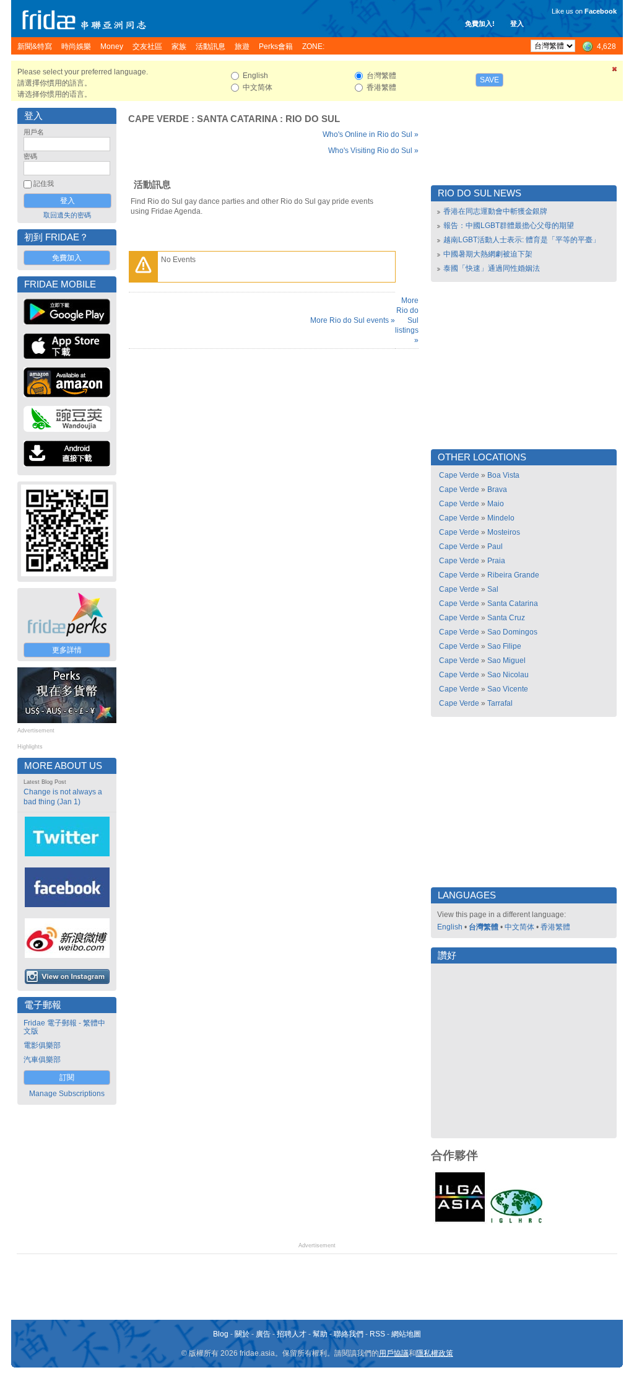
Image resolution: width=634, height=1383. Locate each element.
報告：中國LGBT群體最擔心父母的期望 (508, 225)
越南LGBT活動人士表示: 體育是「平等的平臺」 (521, 239)
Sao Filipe (504, 646)
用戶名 (34, 132)
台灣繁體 (483, 927)
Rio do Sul (312, 119)
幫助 (320, 1334)
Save (489, 80)
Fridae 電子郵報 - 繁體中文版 (64, 1027)
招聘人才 (291, 1334)
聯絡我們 (348, 1334)
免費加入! (480, 23)
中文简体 (519, 927)
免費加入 (67, 257)
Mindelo (501, 518)
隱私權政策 (434, 1353)
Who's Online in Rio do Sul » (371, 134)
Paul (495, 546)
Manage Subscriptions (67, 1093)
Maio (495, 503)
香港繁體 (555, 927)
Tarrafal (500, 703)
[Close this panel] (615, 71)
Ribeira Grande (513, 575)
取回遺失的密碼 (67, 215)
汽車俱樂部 (42, 1059)
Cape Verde (158, 119)
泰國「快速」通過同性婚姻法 (491, 268)
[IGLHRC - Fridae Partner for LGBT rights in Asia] (516, 1222)
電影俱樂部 (42, 1045)
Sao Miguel (506, 660)
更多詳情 (67, 650)
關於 (242, 1334)
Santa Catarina (237, 119)
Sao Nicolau (508, 674)
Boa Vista (503, 475)
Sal (492, 589)
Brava (497, 489)
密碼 (30, 156)
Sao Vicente (507, 689)
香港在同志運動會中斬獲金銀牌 (495, 211)
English (449, 927)
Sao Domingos (512, 632)
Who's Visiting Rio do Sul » (373, 150)
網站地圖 (406, 1334)
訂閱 (66, 1077)
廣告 (263, 1334)
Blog (220, 1334)
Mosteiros (503, 532)
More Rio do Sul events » (352, 320)
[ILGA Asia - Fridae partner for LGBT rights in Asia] (460, 1222)
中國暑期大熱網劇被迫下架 (487, 254)
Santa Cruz (506, 617)
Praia (496, 560)
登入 (517, 23)
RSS (377, 1334)
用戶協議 (394, 1353)
